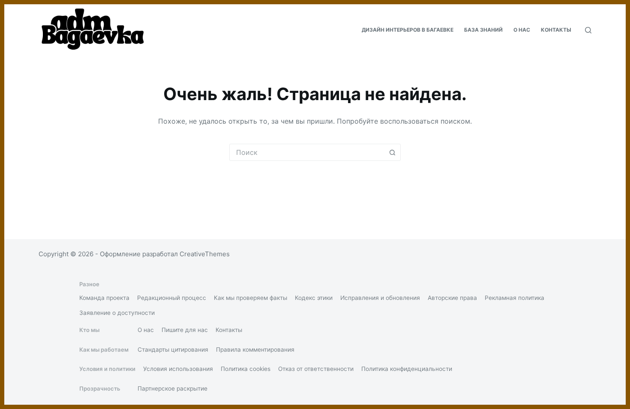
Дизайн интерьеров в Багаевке (407, 30)
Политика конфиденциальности (406, 368)
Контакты (556, 30)
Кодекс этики (314, 297)
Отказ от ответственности (316, 368)
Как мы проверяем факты (250, 297)
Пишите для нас (185, 329)
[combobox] (307, 152)
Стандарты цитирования (173, 349)
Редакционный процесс (171, 297)
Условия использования (178, 368)
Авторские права (452, 297)
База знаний (483, 30)
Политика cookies (245, 368)
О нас (521, 30)
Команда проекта (104, 297)
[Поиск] (588, 30)
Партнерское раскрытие (172, 388)
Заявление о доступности (117, 312)
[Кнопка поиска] (392, 152)
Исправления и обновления (380, 297)
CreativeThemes (205, 254)
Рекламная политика (514, 297)
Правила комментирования (255, 349)
